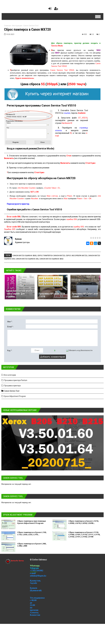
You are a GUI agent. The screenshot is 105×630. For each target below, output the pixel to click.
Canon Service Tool (30, 26)
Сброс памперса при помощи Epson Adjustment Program (31, 522)
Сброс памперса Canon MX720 (51, 255)
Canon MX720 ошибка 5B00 (24, 255)
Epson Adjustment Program (15, 396)
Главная (7, 26)
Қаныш (18, 239)
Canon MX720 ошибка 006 (27, 259)
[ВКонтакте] (87, 243)
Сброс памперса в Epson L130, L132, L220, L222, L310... (31, 533)
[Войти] (49, 9)
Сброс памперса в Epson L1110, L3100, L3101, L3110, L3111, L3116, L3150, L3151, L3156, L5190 (84, 534)
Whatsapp (35, 565)
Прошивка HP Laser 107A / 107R (52, 295)
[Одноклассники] (91, 243)
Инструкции (17, 26)
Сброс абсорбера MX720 (76, 255)
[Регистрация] (56, 9)
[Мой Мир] (95, 243)
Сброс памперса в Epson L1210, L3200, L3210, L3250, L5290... (83, 522)
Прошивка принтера (12, 385)
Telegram (34, 568)
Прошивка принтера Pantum (15, 380)
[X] (99, 243)
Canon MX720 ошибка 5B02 (51, 259)
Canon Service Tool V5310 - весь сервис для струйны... (19, 293)
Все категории (10, 375)
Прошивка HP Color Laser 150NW (85, 295)
